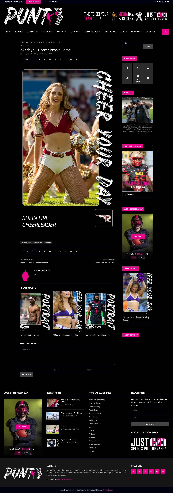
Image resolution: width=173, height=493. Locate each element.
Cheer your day (91, 32)
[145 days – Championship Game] (137, 293)
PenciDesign (109, 490)
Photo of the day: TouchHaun (71, 413)
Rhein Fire (48, 242)
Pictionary (93, 434)
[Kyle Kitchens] (137, 171)
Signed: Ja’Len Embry (68, 440)
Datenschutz (18, 2)
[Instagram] (145, 471)
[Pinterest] (151, 471)
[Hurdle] (52, 429)
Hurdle (63, 426)
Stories (91, 431)
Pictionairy (150, 32)
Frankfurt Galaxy (95, 444)
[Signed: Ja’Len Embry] (52, 443)
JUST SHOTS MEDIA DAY (133, 209)
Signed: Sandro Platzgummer (34, 262)
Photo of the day (95, 403)
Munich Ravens (94, 424)
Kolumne (92, 437)
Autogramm (93, 417)
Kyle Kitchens (128, 194)
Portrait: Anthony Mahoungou (97, 335)
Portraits (74, 32)
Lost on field (110, 32)
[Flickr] (157, 471)
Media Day (93, 420)
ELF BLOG (19, 32)
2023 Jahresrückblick (97, 400)
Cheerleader (38, 242)
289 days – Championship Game (66, 335)
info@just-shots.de (65, 479)
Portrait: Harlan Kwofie (29, 335)
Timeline (92, 441)
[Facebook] (133, 471)
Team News (46, 32)
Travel (91, 451)
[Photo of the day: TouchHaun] (52, 416)
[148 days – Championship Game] (52, 403)
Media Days (136, 32)
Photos (60, 32)
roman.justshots (27, 54)
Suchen (125, 43)
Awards (123, 32)
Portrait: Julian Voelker (104, 262)
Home (8, 32)
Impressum (8, 2)
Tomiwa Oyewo (52, 2)
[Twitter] (139, 471)
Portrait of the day (95, 413)
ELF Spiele (31, 32)
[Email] (163, 471)
